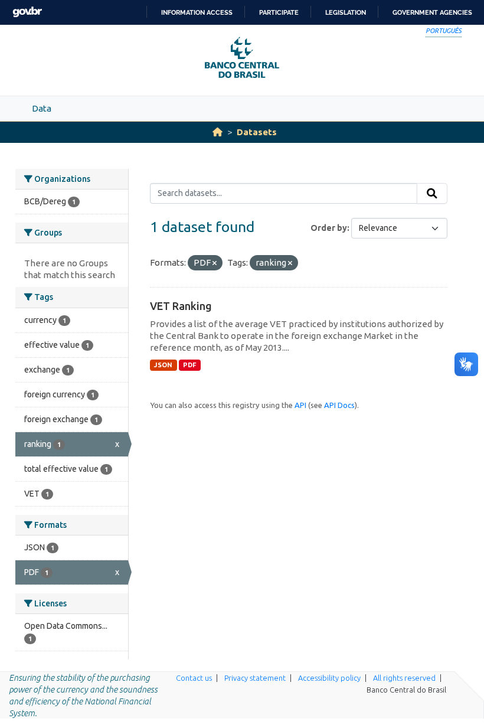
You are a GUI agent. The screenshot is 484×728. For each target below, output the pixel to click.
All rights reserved (404, 678)
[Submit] (432, 193)
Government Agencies (432, 12)
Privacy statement (255, 678)
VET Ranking (181, 306)
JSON (163, 364)
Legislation (345, 12)
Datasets (257, 132)
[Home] (217, 132)
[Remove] (214, 263)
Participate (279, 12)
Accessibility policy (329, 678)
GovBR (27, 12)
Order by (328, 228)
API (300, 405)
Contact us (194, 678)
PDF (190, 364)
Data (41, 108)
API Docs (339, 405)
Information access (197, 12)
